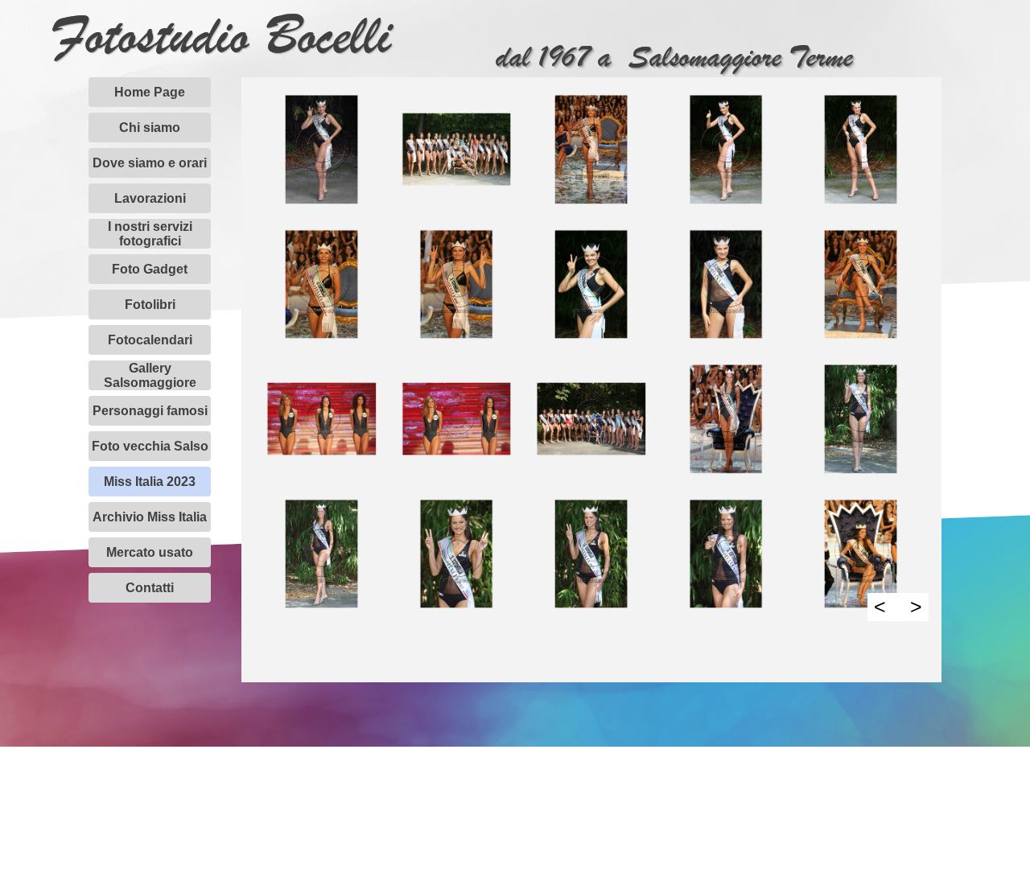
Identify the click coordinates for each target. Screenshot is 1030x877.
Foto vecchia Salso (150, 446)
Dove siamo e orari (150, 163)
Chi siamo (149, 127)
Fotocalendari (150, 340)
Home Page (149, 92)
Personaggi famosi (150, 411)
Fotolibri (150, 304)
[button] (321, 149)
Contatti (150, 588)
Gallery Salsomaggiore (150, 375)
